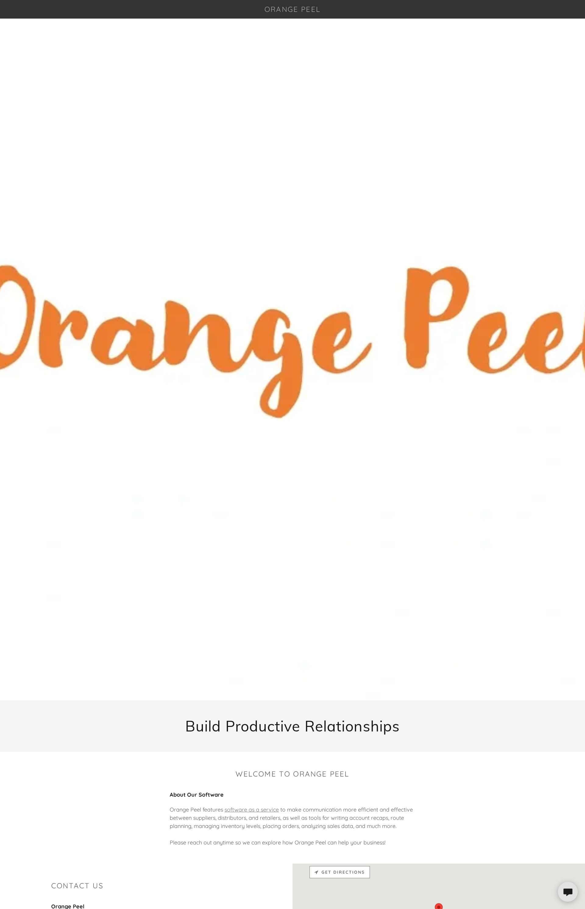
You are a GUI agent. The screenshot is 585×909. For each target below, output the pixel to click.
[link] (292, 9)
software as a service (252, 809)
